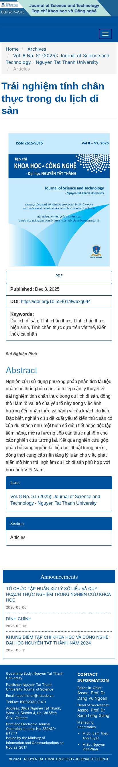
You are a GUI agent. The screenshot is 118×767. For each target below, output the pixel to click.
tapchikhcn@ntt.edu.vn (35, 695)
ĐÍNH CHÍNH (19, 618)
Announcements (59, 576)
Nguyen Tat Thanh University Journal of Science (29, 686)
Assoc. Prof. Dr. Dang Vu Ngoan (92, 695)
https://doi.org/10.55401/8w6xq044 (56, 301)
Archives (36, 49)
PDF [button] (59, 276)
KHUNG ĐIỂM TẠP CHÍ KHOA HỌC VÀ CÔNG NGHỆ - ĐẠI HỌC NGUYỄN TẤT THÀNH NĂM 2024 (58, 640)
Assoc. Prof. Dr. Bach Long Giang (93, 712)
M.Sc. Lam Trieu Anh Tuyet (95, 735)
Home (12, 49)
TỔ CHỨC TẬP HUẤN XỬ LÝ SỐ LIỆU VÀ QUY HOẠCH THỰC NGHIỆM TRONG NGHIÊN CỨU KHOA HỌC (58, 594)
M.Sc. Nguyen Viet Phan (93, 746)
